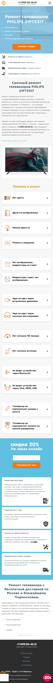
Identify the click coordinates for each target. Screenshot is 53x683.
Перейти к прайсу (26, 47)
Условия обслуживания (18, 679)
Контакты (27, 661)
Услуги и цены (27, 653)
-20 (47, 677)
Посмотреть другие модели (14, 141)
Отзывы (26, 657)
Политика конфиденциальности (18, 675)
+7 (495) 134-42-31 (27, 2)
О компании (26, 665)
